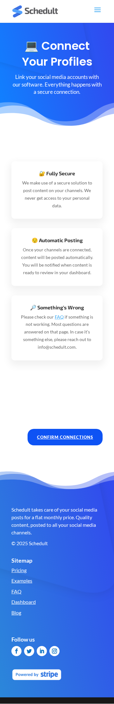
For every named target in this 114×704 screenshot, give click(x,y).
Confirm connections (65, 437)
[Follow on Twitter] (29, 651)
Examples (21, 581)
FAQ (59, 317)
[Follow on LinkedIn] (42, 651)
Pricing (19, 570)
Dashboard (23, 602)
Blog (16, 613)
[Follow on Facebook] (16, 651)
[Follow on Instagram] (54, 651)
